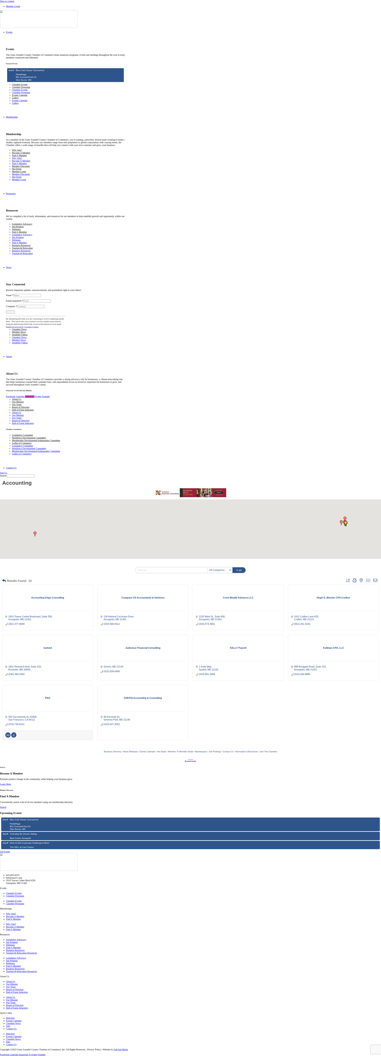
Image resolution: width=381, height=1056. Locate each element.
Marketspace (201, 752)
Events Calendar (19, 95)
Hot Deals (16, 169)
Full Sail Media (121, 1049)
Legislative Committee (22, 435)
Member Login (19, 171)
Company (11, 306)
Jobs (8, 1026)
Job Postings (18, 226)
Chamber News (19, 329)
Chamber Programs (21, 87)
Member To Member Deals (180, 752)
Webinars (16, 229)
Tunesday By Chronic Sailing (23, 834)
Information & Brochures (246, 752)
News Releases (130, 752)
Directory (10, 1018)
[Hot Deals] (13, 737)
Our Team (16, 404)
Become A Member (21, 153)
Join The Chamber (268, 752)
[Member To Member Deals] (8, 737)
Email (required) (14, 301)
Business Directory (112, 752)
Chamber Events (20, 84)
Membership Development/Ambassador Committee (36, 440)
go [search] (240, 570)
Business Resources (21, 245)
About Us (16, 399)
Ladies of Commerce (22, 443)
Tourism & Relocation (22, 248)
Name (9, 295)
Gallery (15, 98)
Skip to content (7, 1)
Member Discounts (21, 166)
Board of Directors (20, 407)
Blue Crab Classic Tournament (30, 70)
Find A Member (19, 155)
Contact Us (228, 752)
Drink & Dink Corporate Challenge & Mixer (29, 843)
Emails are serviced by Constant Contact (22, 327)
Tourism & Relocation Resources (21, 953)
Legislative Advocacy (22, 224)
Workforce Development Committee (29, 438)
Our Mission (18, 402)
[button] (344, 519)
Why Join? (17, 150)
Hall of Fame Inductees (23, 410)
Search (3, 475)
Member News (19, 332)
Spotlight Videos (20, 334)
